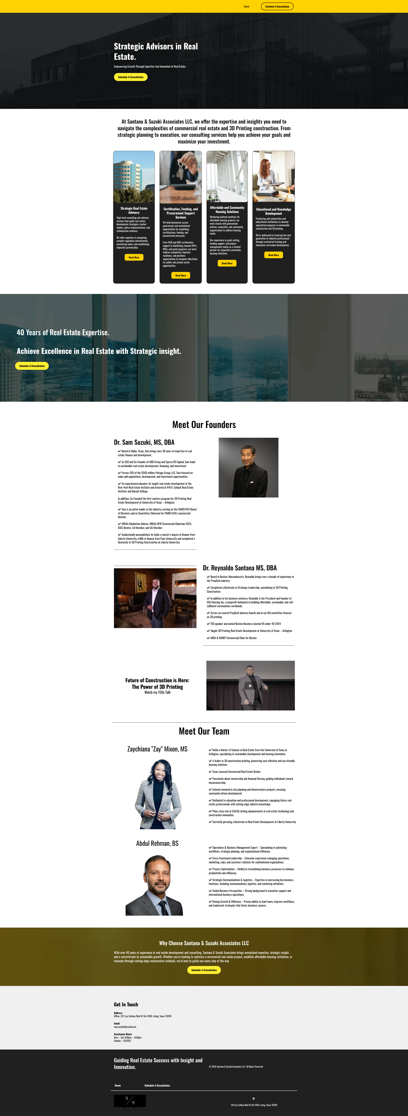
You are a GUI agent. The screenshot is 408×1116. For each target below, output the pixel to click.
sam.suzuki (119, 1027)
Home (246, 6)
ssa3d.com (131, 1027)
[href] (245, 1017)
